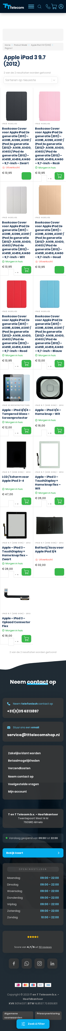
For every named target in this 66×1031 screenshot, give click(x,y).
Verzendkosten (19, 768)
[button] (33, 853)
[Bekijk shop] (31, 6)
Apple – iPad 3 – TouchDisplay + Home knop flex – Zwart (14, 553)
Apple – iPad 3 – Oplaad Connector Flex (16, 622)
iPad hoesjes (9, 124)
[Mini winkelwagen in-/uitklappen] (54, 6)
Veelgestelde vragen (23, 784)
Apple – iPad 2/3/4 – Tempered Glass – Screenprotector (16, 414)
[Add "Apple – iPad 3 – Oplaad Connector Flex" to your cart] (26, 638)
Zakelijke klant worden (24, 753)
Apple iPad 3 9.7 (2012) (41, 45)
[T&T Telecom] (14, 6)
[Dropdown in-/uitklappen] (61, 6)
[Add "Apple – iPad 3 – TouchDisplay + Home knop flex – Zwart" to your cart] (26, 571)
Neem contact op (21, 776)
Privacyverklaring (48, 1013)
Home (7, 45)
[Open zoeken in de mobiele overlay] (39, 6)
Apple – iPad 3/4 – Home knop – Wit (48, 412)
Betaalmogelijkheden (24, 761)
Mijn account (17, 791)
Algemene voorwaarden (13, 1015)
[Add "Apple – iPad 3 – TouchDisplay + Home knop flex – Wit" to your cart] (59, 501)
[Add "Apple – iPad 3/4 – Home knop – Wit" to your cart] (59, 430)
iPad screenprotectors (16, 405)
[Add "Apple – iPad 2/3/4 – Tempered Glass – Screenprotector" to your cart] (26, 430)
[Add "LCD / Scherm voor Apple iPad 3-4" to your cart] (26, 501)
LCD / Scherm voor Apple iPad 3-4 (15, 479)
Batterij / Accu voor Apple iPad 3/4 (49, 549)
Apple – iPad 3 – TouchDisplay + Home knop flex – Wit (47, 482)
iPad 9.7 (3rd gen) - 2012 (49, 405)
